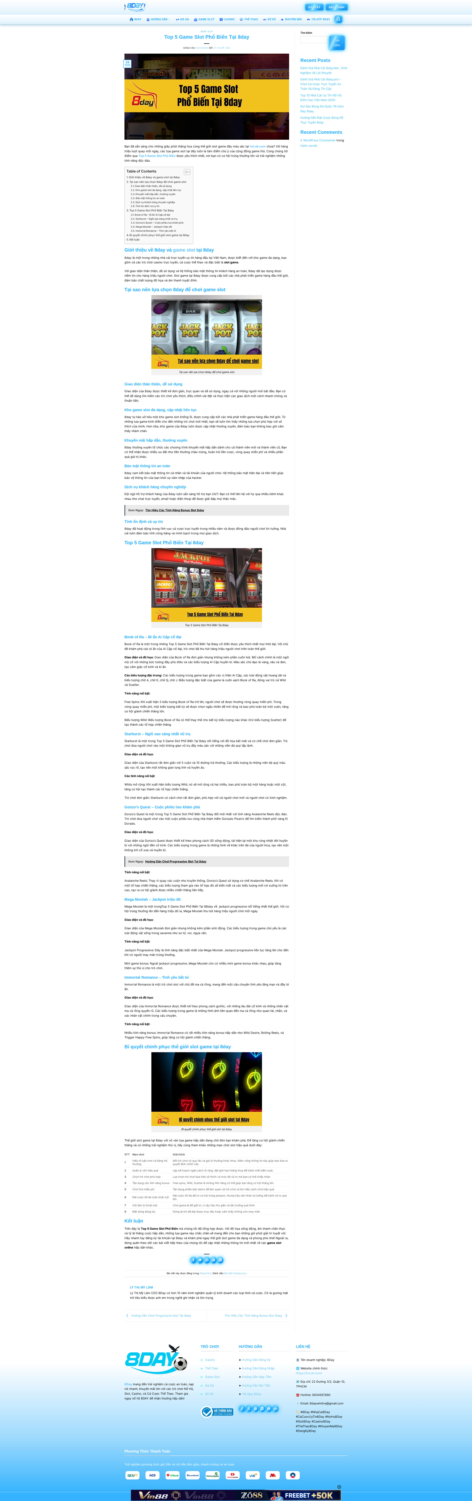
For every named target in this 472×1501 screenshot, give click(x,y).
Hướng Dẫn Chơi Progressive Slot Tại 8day (160, 1315)
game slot (184, 250)
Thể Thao (251, 19)
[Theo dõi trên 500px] (275, 1409)
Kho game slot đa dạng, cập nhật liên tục (158, 190)
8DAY (137, 19)
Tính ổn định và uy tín (147, 206)
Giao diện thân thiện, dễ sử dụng (153, 185)
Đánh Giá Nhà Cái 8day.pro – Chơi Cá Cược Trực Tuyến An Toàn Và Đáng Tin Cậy (320, 83)
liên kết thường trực (235, 1273)
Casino (229, 19)
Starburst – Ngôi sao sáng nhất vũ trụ (157, 218)
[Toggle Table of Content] (185, 172)
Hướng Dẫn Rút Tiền (256, 1385)
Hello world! (308, 145)
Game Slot (206, 19)
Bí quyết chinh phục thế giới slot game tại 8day (159, 235)
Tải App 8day (320, 19)
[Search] (338, 19)
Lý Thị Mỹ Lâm (222, 48)
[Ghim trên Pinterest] (214, 1260)
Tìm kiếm (306, 32)
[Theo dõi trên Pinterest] (255, 1409)
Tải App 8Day (251, 1394)
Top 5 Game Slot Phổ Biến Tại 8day (151, 210)
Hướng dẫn (159, 19)
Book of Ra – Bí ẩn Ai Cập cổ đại (153, 214)
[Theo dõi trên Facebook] (242, 1409)
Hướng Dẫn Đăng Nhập (258, 1368)
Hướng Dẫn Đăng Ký (256, 1360)
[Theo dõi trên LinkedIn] (262, 1409)
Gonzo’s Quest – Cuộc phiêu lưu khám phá (159, 222)
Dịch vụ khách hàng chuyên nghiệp (155, 202)
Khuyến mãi (293, 19)
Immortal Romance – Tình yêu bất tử (156, 230)
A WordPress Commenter (318, 140)
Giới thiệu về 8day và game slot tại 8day (154, 177)
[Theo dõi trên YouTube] (269, 1409)
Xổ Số (272, 19)
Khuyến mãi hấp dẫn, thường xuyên (156, 194)
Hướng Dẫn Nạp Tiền (256, 1377)
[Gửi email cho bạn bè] (207, 1260)
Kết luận (134, 239)
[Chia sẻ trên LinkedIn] (220, 1260)
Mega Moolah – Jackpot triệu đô (154, 226)
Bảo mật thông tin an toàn (150, 198)
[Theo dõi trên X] (249, 1409)
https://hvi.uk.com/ (309, 1373)
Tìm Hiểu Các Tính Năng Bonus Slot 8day (254, 1315)
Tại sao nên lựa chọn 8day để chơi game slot (157, 181)
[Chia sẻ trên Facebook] (193, 1260)
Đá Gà (184, 19)
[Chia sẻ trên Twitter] (200, 1260)
